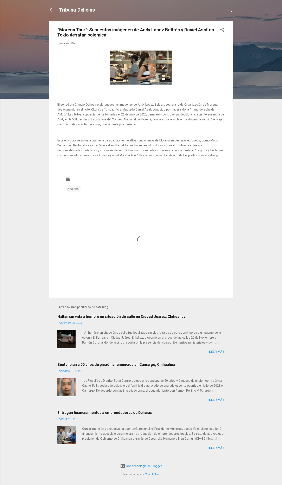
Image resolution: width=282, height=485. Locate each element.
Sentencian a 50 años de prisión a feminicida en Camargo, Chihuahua (116, 364)
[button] (222, 30)
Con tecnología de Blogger (143, 466)
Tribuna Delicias (77, 10)
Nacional (73, 189)
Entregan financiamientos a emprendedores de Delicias (104, 412)
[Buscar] (230, 11)
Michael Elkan (152, 474)
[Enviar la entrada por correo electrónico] (68, 180)
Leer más (217, 352)
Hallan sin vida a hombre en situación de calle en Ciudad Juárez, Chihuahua (121, 316)
